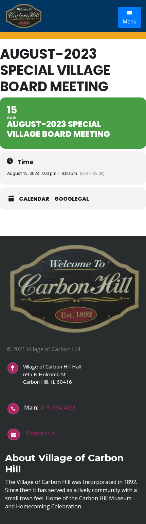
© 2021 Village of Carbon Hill (43, 349)
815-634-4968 (58, 407)
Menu (129, 21)
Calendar (34, 199)
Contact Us (41, 433)
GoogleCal (71, 199)
